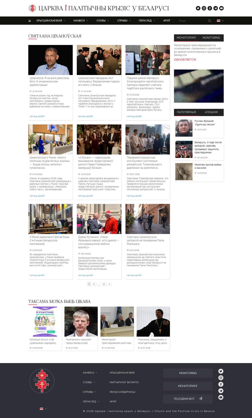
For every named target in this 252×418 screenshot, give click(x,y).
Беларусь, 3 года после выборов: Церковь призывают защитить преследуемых (208, 147)
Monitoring (211, 37)
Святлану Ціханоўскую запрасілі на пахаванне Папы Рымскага (145, 240)
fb (208, 7)
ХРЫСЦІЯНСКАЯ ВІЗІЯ (122, 372)
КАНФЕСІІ (88, 372)
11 (104, 283)
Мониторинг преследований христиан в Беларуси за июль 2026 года (116, 341)
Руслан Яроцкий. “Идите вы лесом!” (205, 123)
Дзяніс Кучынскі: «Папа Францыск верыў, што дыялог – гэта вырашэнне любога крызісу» (98, 242)
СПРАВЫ (88, 392)
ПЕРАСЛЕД (89, 401)
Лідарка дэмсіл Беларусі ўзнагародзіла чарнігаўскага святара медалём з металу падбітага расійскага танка (145, 83)
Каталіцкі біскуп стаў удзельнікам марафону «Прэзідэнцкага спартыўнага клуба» (43, 341)
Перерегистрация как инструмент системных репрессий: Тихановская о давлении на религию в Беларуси (144, 163)
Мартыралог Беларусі (124, 382)
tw (197, 7)
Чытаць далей (37, 116)
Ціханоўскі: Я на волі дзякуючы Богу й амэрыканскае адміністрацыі (49, 81)
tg (214, 7)
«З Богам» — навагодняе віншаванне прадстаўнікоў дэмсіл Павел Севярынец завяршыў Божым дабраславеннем (95, 163)
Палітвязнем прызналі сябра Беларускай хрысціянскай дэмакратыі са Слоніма (80, 341)
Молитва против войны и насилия (208, 166)
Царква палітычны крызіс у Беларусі (103, 9)
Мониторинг (186, 37)
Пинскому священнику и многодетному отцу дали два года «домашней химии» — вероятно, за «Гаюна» (152, 341)
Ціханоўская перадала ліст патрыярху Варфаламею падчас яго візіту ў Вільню (99, 81)
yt (220, 7)
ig (203, 7)
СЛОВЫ (87, 382)
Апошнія (211, 112)
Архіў (166, 20)
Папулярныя (186, 112)
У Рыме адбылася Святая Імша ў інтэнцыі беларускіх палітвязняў (49, 240)
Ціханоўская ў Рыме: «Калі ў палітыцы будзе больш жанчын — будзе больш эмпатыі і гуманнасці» (50, 162)
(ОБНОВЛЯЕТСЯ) (185, 59)
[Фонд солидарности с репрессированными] (199, 86)
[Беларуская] (218, 20)
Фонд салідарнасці (122, 392)
